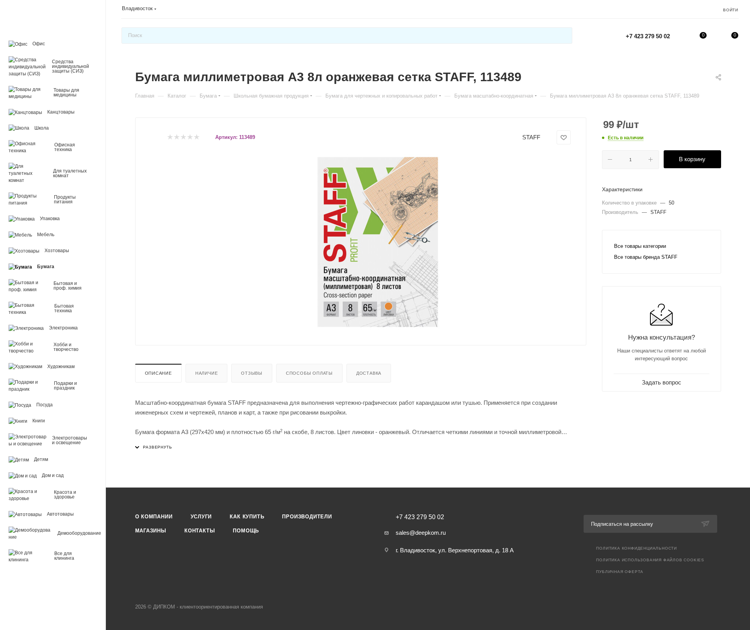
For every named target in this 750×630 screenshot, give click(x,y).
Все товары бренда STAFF (645, 257)
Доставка (368, 373)
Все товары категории (640, 246)
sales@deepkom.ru (421, 532)
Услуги (201, 517)
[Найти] (562, 35)
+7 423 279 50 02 (648, 36)
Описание (158, 373)
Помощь (246, 531)
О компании (154, 517)
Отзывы (251, 373)
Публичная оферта (619, 571)
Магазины (150, 531)
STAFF (531, 137)
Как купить (247, 517)
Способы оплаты (309, 373)
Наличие (206, 373)
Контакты (199, 531)
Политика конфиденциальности (636, 548)
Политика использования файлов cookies (650, 560)
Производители (307, 517)
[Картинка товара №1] (378, 242)
